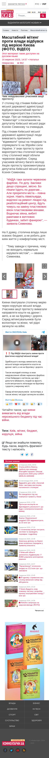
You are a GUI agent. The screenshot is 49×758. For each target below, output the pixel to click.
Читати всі (39, 611)
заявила (12, 223)
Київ (12, 430)
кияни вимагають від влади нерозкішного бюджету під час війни (22, 415)
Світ (36, 715)
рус (37, 4)
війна (18, 434)
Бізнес (36, 703)
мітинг (21, 430)
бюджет (32, 430)
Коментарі (35, 740)
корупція (7, 434)
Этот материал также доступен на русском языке (20, 55)
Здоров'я (36, 720)
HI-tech (36, 709)
